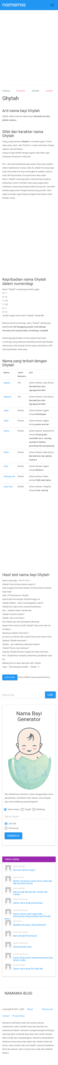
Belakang (40, 809)
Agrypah (7, 396)
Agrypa (7, 383)
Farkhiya (6, 91)
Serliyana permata (22, 947)
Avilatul (49, 91)
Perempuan (13, 828)
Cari (50, 694)
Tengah (27, 809)
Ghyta (6, 452)
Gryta (6, 466)
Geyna (6, 431)
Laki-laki (12, 823)
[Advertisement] (29, 44)
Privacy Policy (18, 1016)
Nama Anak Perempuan (25, 936)
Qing (6, 486)
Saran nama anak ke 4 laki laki (28, 968)
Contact (5, 1016)
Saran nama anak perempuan (28, 903)
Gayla (6, 410)
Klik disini (10, 677)
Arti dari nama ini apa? (24, 870)
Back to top (47, 1009)
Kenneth (35, 91)
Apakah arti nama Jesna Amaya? (29, 925)
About (30, 1009)
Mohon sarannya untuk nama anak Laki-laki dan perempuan (33, 882)
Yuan (10, 486)
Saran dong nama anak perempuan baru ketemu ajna (33, 958)
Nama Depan (13, 809)
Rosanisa (21, 91)
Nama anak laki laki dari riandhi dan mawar (30, 893)
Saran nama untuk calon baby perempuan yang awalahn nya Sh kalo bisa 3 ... (28, 916)
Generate (13, 835)
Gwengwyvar (9, 476)
